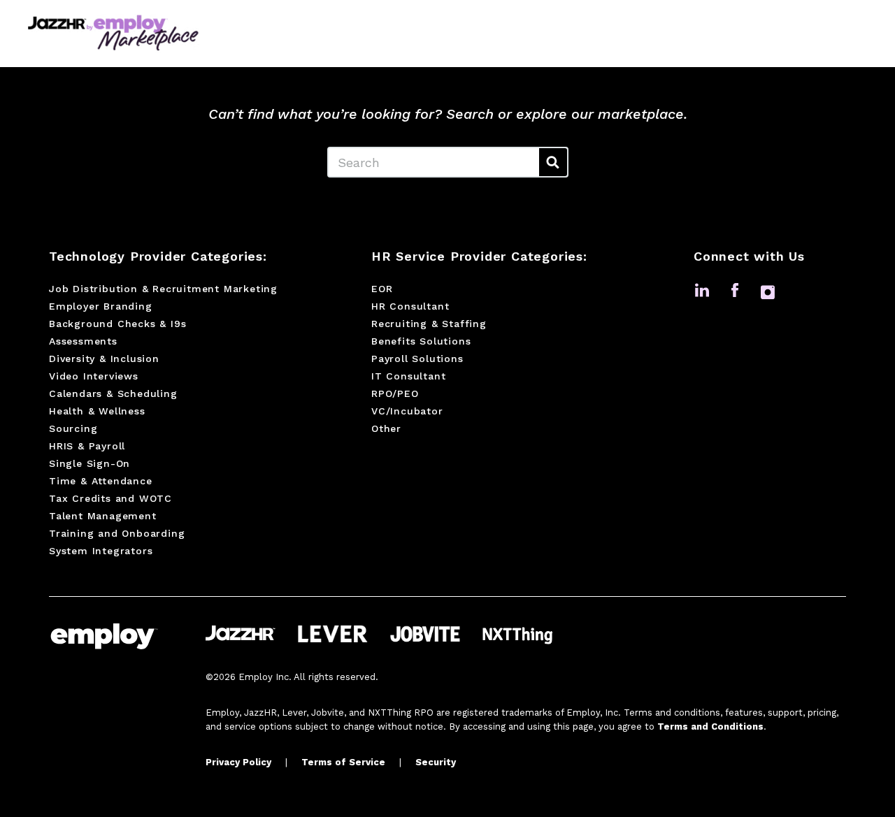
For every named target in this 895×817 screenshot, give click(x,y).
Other (386, 428)
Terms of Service (343, 762)
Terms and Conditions (710, 726)
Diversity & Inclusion (104, 358)
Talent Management (103, 515)
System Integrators (100, 550)
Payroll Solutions (417, 358)
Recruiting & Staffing (429, 323)
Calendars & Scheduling (113, 393)
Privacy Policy (238, 762)
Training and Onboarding (117, 533)
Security (435, 762)
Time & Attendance (100, 480)
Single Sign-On (89, 463)
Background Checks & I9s (117, 323)
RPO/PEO (395, 393)
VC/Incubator (407, 411)
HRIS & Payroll (87, 445)
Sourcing (73, 428)
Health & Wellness (97, 411)
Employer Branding (100, 306)
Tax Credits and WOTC (110, 498)
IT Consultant (408, 376)
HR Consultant (410, 306)
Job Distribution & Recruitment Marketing (163, 288)
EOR (381, 288)
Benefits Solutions (421, 341)
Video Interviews (93, 376)
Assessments (83, 341)
